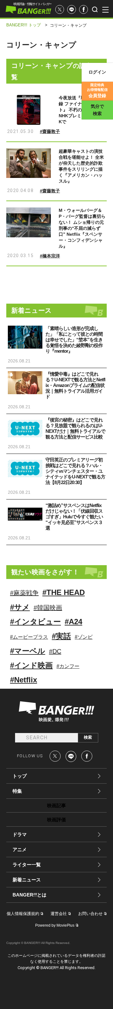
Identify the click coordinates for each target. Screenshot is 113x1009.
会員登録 (97, 90)
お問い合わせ (90, 913)
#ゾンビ (84, 637)
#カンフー (67, 666)
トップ (20, 776)
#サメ (20, 607)
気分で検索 (97, 110)
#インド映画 (31, 665)
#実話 (61, 636)
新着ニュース (27, 879)
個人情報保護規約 (23, 913)
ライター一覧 (27, 864)
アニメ (20, 849)
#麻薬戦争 (24, 592)
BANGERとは (29, 895)
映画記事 (56, 805)
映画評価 (56, 819)
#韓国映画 (48, 607)
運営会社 (59, 913)
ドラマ (20, 834)
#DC (55, 651)
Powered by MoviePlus (54, 925)
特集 (17, 791)
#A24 (73, 621)
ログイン (97, 71)
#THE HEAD (63, 592)
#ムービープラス (29, 637)
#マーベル (27, 651)
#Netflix (23, 679)
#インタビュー (35, 621)
